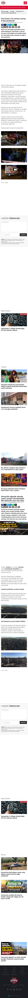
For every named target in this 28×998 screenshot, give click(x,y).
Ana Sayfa (5, 11)
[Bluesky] (7, 25)
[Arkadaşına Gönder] (16, 27)
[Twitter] (5, 25)
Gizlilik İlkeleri (22, 985)
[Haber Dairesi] (3, 2)
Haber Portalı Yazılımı (15, 995)
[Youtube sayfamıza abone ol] (14, 989)
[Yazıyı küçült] (13, 27)
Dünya (14, 972)
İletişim (16, 985)
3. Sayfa (14, 969)
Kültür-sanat (23, 972)
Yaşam (22, 974)
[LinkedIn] (10, 25)
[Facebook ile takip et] (7, 989)
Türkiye (12, 11)
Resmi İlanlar (5, 972)
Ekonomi (22, 967)
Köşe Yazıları (14, 974)
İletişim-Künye (11, 985)
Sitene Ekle (14, 986)
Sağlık (13, 971)
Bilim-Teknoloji (5, 974)
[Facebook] (2, 25)
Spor (5, 971)
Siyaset (14, 967)
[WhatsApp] (13, 25)
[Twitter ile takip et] (10, 989)
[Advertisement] (14, 68)
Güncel (5, 967)
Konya (22, 969)
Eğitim (22, 971)
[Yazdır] (19, 27)
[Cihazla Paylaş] (16, 25)
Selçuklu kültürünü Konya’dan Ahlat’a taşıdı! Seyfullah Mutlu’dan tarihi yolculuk (14, 7)
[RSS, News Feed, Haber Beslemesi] (20, 989)
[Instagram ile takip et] (17, 989)
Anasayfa (5, 985)
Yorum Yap (5, 26)
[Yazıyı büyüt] (10, 27)
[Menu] (25, 3)
